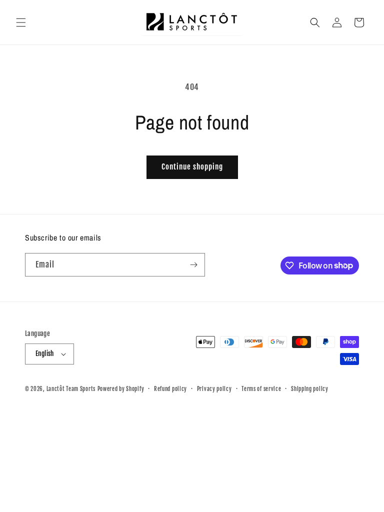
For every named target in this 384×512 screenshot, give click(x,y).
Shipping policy (309, 389)
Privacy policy (214, 389)
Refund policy (170, 389)
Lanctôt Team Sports (71, 389)
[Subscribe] (193, 264)
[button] (21, 23)
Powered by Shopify (121, 389)
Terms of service (261, 389)
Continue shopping (192, 167)
